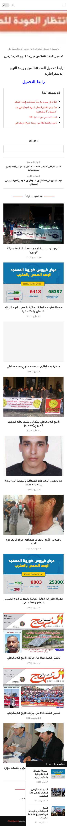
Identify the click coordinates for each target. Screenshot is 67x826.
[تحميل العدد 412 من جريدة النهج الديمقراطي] (33, 633)
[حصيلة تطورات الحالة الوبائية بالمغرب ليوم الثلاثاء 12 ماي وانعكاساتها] (33, 282)
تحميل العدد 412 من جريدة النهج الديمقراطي (36, 123)
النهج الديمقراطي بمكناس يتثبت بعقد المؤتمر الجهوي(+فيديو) (34, 424)
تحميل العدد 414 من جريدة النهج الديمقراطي (33, 713)
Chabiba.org (13, 821)
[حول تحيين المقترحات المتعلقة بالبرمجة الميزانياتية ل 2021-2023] (33, 456)
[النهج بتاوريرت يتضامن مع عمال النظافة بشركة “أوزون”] (33, 223)
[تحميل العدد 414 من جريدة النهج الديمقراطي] (33, 688)
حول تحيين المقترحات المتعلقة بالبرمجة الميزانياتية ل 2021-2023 (33, 483)
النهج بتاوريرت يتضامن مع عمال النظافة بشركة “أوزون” (33, 250)
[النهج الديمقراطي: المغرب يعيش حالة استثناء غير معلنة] (58, 792)
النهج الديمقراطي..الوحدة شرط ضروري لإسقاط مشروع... (38, 812)
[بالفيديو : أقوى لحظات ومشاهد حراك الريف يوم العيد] (33, 515)
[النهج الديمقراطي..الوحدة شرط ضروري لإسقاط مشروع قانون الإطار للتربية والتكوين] (58, 811)
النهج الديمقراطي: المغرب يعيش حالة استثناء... (38, 793)
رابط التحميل (33, 81)
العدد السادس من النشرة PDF (43, 117)
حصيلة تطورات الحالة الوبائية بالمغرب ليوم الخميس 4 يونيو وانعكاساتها (33, 601)
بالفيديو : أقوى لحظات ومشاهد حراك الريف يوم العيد (33, 542)
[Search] (13, 5)
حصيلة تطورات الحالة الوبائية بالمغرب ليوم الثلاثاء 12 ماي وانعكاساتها (33, 309)
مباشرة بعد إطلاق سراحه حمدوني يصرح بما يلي (33, 366)
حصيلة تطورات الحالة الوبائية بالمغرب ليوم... (40, 774)
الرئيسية (55, 49)
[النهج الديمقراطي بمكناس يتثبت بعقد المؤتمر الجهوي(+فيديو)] (33, 397)
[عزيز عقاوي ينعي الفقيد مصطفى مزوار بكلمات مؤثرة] (33, 743)
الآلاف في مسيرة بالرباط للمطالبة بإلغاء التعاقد (36, 102)
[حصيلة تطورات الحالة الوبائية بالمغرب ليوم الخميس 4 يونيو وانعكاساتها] (33, 574)
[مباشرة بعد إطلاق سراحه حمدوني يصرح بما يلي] (33, 341)
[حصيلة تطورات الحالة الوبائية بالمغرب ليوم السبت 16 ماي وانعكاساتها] (58, 774)
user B (33, 141)
